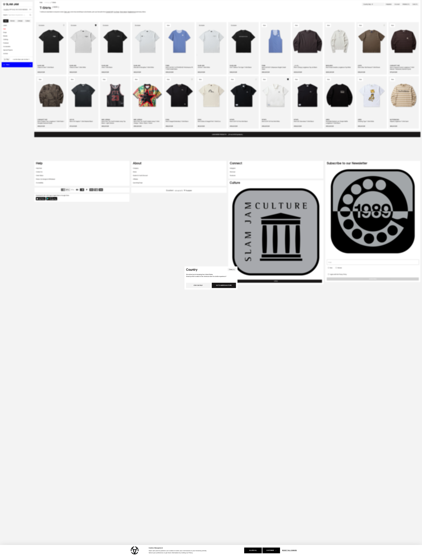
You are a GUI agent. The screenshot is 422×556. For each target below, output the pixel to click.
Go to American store (224, 285)
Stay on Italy (198, 285)
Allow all (253, 550)
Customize (270, 550)
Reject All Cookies (289, 550)
